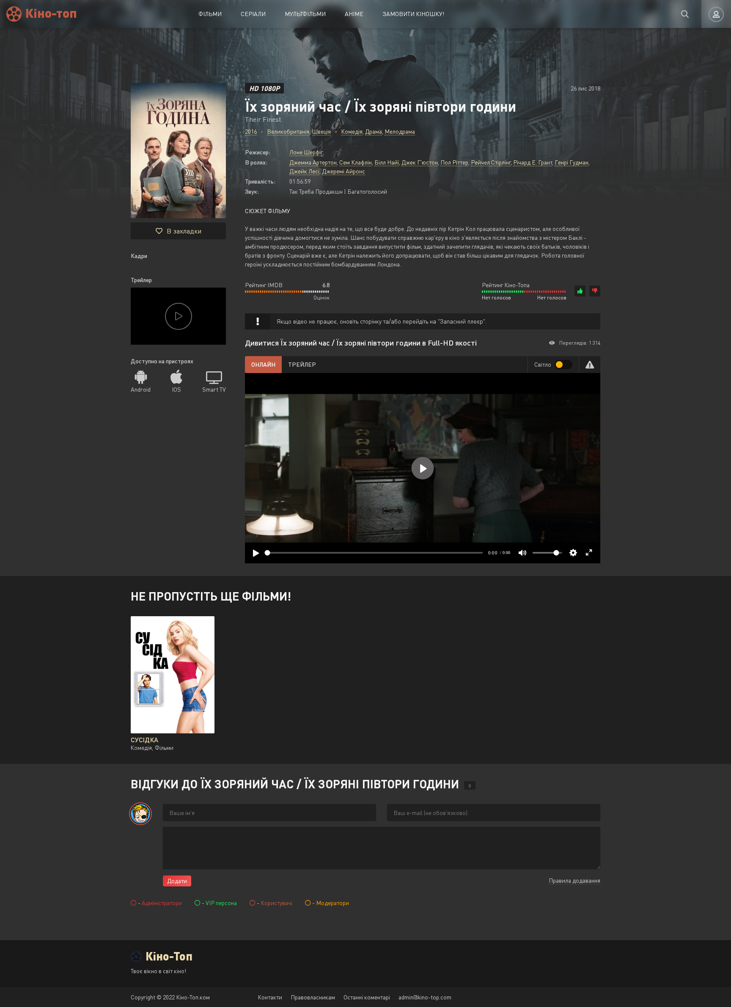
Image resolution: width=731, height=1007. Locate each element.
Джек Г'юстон (419, 162)
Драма (373, 131)
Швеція (321, 131)
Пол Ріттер (454, 162)
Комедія (352, 131)
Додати (177, 880)
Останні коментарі (367, 997)
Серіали (253, 13)
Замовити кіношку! (413, 13)
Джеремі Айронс (343, 171)
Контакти (270, 997)
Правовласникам (313, 997)
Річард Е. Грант (532, 162)
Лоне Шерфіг (306, 152)
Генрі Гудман (571, 162)
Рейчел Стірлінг (491, 162)
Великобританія (288, 131)
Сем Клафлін (355, 162)
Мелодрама (400, 131)
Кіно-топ (51, 12)
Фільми (210, 13)
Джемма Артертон (313, 162)
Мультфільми (305, 13)
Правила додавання (574, 880)
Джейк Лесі (304, 171)
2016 (251, 131)
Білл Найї (386, 162)
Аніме (354, 13)
